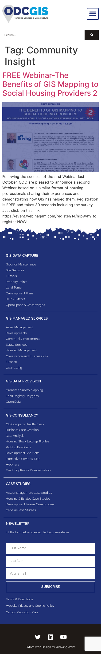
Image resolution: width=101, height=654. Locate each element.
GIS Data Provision (23, 381)
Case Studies (18, 484)
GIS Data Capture (22, 255)
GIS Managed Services (27, 318)
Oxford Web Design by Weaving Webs (50, 647)
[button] (93, 14)
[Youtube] (63, 637)
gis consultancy (22, 415)
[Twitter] (37, 637)
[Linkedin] (50, 637)
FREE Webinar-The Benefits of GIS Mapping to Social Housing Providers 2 (50, 84)
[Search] (92, 35)
